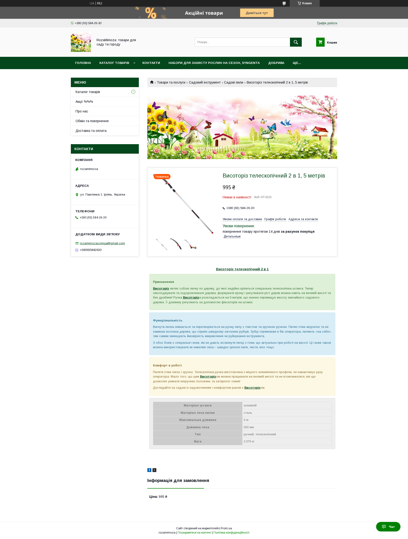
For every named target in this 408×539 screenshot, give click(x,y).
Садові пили (233, 82)
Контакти (151, 63)
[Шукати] (296, 42)
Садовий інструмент (205, 82)
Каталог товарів (114, 63)
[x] (154, 471)
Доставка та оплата (91, 131)
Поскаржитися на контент (194, 532)
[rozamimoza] (81, 51)
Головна (83, 63)
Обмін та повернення (92, 121)
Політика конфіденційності (231, 532)
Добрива (276, 63)
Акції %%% (84, 101)
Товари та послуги (171, 82)
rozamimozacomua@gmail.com (102, 243)
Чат (392, 527)
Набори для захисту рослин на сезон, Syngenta (214, 63)
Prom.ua (226, 528)
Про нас (82, 111)
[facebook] (149, 471)
